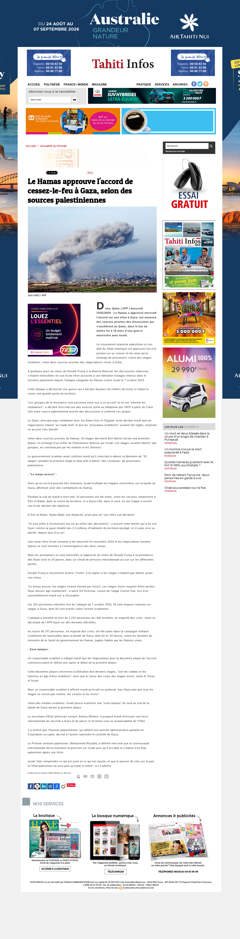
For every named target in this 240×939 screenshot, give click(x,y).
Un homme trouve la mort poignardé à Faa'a (183, 451)
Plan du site (112, 888)
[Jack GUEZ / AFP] (92, 207)
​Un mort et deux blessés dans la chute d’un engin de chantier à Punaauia (186, 436)
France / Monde (76, 84)
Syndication (129, 888)
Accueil (34, 84)
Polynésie (52, 84)
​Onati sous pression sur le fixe (185, 487)
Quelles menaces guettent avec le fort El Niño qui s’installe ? (188, 463)
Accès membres (96, 888)
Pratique (144, 84)
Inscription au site (145, 888)
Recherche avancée (175, 151)
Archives (180, 84)
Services (162, 84)
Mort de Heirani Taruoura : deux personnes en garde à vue (186, 476)
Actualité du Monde (53, 146)
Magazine (99, 84)
